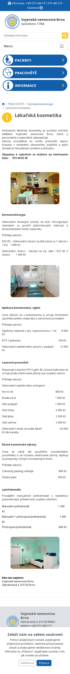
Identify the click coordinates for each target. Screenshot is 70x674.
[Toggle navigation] (61, 46)
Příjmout (44, 663)
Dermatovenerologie (40, 104)
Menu (8, 46)
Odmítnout (27, 663)
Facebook (33, 8)
